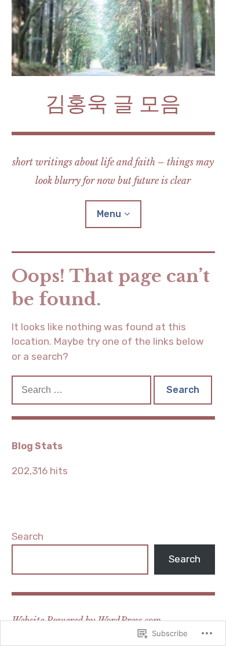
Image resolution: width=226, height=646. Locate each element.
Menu (109, 213)
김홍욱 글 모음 (113, 103)
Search (27, 536)
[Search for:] (83, 389)
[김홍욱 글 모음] (113, 38)
